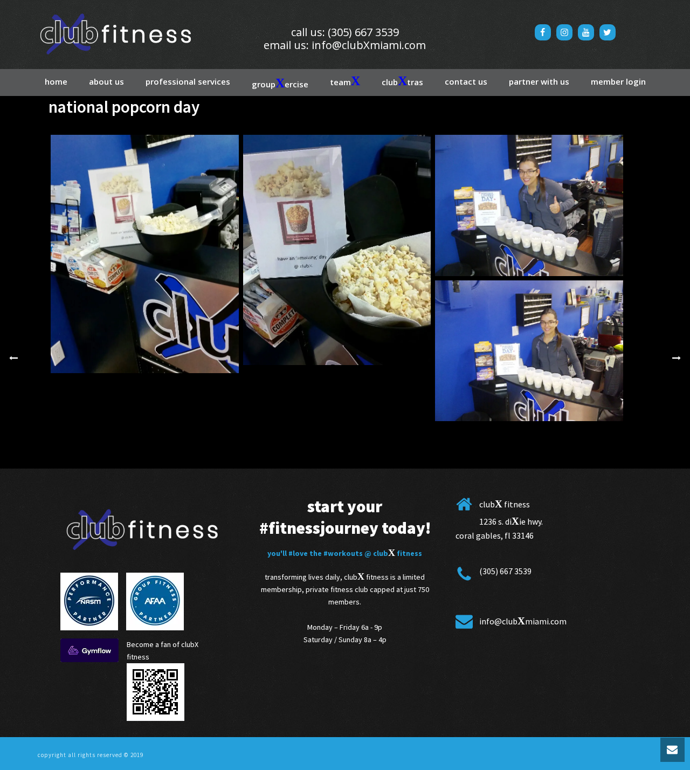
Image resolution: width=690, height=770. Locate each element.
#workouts (343, 553)
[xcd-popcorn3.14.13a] (529, 205)
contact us (466, 81)
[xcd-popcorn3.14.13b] (529, 350)
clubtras (402, 81)
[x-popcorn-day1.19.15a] (145, 254)
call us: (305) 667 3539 (345, 32)
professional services (188, 81)
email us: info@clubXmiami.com (345, 45)
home (56, 81)
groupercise (280, 83)
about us (106, 81)
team (345, 81)
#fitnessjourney (318, 527)
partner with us (539, 81)
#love (298, 553)
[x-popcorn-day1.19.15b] (337, 250)
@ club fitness (393, 553)
